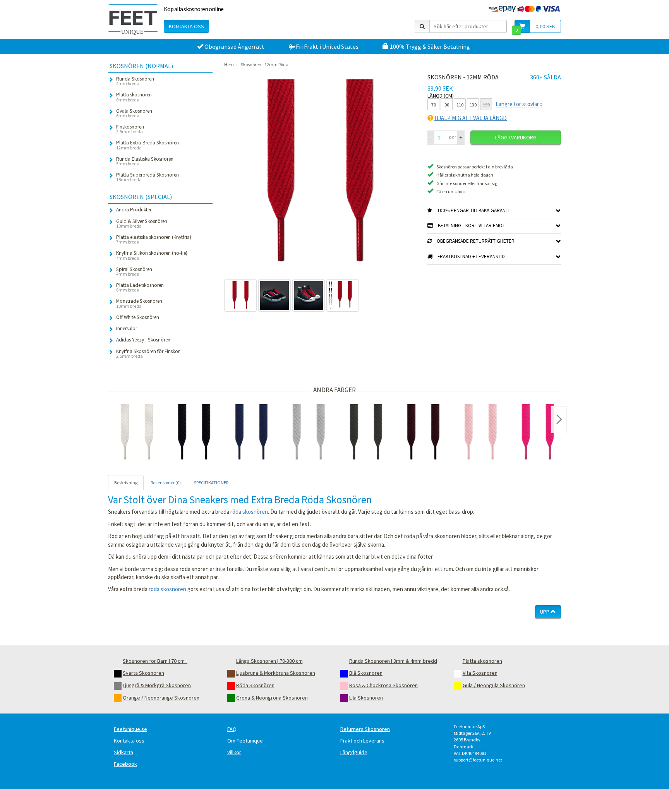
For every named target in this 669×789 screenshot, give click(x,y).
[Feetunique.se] (133, 19)
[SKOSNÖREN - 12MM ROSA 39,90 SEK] (480, 432)
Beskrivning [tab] (125, 482)
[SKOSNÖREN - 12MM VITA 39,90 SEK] (136, 432)
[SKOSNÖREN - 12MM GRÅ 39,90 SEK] (308, 432)
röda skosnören (249, 511)
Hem (229, 64)
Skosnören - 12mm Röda (264, 64)
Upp (545, 611)
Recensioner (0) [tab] (166, 482)
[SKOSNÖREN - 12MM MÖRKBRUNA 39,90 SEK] (423, 432)
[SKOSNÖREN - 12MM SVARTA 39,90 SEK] (194, 432)
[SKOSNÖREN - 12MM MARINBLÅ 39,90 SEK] (251, 432)
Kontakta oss (186, 26)
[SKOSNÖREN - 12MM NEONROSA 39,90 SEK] (537, 432)
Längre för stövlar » (519, 104)
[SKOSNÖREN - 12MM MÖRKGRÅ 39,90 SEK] (366, 432)
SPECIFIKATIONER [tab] (211, 482)
